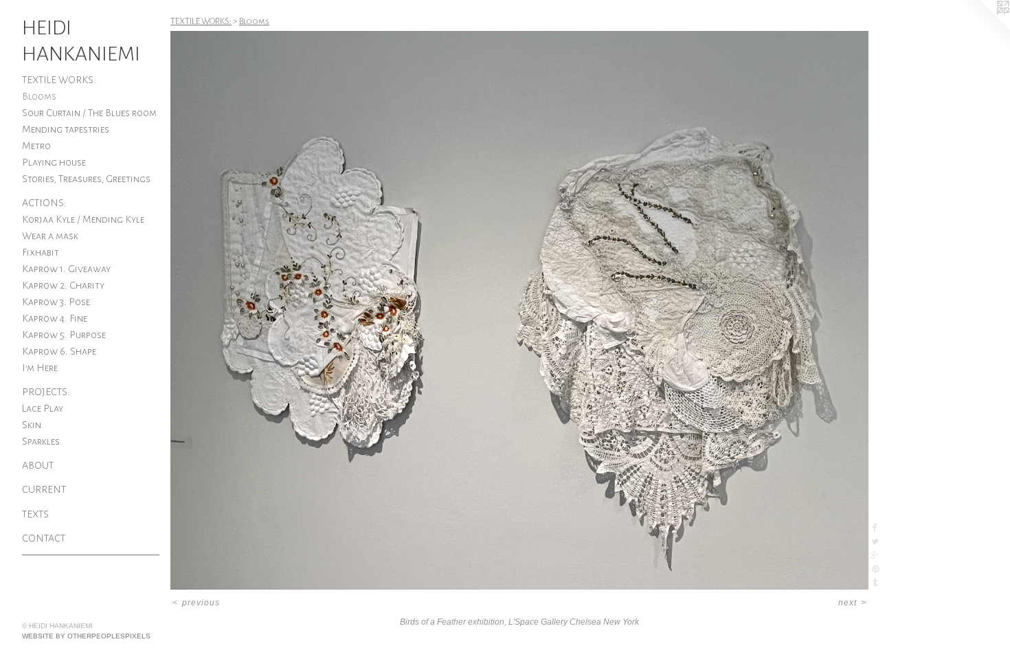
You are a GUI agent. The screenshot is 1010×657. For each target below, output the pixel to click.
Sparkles (41, 441)
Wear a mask (50, 235)
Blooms (39, 96)
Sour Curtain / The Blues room (89, 112)
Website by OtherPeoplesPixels (86, 636)
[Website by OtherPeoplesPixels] (982, 27)
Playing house (54, 162)
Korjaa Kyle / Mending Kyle (83, 219)
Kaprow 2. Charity (63, 285)
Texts (35, 514)
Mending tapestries (65, 129)
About (38, 465)
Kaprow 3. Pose (56, 301)
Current (44, 489)
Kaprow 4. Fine (54, 318)
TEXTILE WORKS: (59, 79)
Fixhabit (40, 252)
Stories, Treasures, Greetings (86, 178)
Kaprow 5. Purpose (64, 334)
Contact (43, 538)
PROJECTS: (46, 391)
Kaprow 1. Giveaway (66, 268)
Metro (36, 145)
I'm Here (40, 367)
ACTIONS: (44, 202)
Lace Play (42, 408)
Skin (31, 424)
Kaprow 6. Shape (59, 351)
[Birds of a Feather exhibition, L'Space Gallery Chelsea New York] (519, 310)
